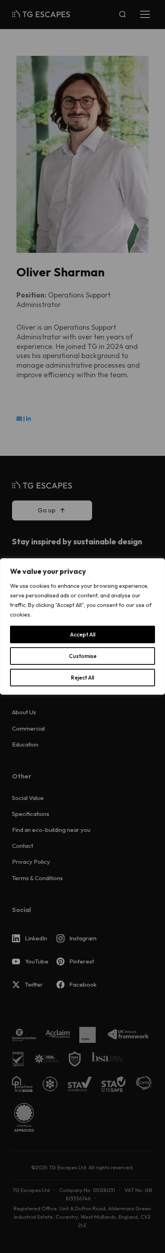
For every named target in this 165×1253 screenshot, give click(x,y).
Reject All (82, 677)
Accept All (82, 634)
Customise (83, 656)
